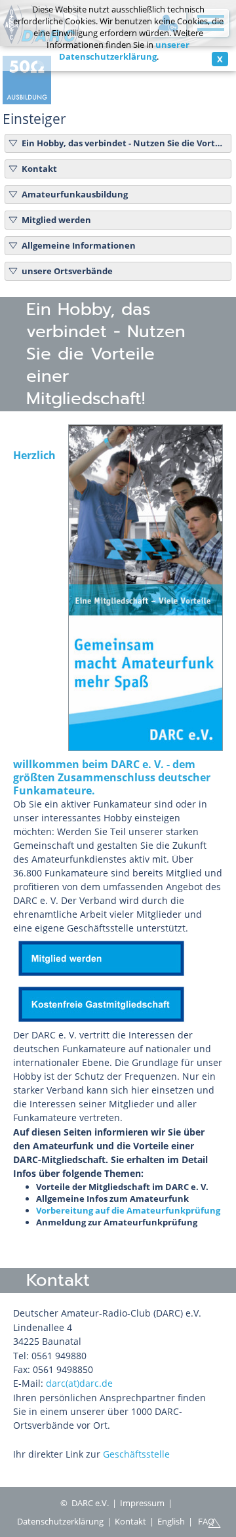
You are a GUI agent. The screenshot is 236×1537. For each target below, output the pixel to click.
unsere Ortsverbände (67, 271)
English (171, 1521)
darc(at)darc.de (79, 1383)
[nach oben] (214, 1522)
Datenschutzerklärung (60, 1521)
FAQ (206, 1521)
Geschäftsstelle (136, 1454)
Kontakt (39, 168)
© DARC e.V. (84, 1503)
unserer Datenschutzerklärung (124, 50)
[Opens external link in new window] (101, 974)
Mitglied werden (56, 220)
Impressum (142, 1503)
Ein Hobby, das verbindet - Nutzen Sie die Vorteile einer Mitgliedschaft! (124, 143)
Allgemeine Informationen (79, 245)
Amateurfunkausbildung (75, 194)
